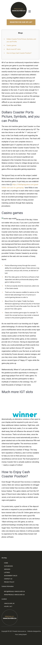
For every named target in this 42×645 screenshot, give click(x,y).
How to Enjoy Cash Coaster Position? (19, 53)
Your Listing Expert (21, 634)
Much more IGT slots (14, 49)
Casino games (11, 45)
